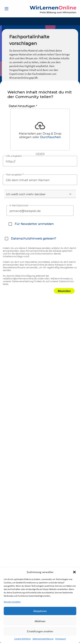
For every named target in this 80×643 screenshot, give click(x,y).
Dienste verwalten (12, 601)
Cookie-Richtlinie (22, 638)
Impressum (60, 638)
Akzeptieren (40, 611)
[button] (74, 572)
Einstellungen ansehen (40, 631)
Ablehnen (40, 621)
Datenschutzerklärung (43, 638)
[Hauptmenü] (6, 8)
